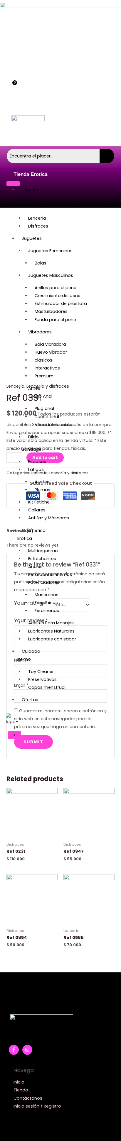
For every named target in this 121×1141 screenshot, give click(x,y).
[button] (92, 72)
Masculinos (46, 595)
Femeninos (46, 603)
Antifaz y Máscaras (48, 518)
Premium (44, 376)
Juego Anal (40, 396)
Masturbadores (51, 311)
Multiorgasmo (43, 551)
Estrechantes (42, 559)
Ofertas (30, 700)
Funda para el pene (55, 320)
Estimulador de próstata (61, 303)
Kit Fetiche (39, 502)
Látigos (36, 469)
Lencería (37, 218)
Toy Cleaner (41, 671)
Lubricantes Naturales (51, 631)
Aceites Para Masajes (51, 623)
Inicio (19, 1082)
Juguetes (32, 238)
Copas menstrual (46, 687)
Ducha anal (47, 417)
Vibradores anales (54, 425)
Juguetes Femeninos (50, 251)
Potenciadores (43, 582)
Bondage (31, 449)
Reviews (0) (19, 531)
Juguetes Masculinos (50, 275)
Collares (37, 510)
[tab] (60, 531)
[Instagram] (27, 1050)
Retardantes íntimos (50, 574)
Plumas (42, 490)
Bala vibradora (50, 344)
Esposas (37, 461)
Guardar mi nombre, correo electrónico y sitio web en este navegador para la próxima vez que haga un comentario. (60, 719)
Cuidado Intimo (28, 655)
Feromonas (47, 610)
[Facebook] (14, 1050)
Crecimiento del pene (57, 296)
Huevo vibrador (51, 352)
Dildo (33, 437)
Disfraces (38, 226)
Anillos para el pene (55, 288)
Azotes (42, 482)
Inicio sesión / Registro (37, 1106)
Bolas (40, 263)
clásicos (43, 360)
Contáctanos (28, 1098)
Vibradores (40, 332)
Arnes (34, 388)
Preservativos (42, 679)
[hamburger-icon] (13, 183)
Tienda (21, 1090)
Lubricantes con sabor (52, 639)
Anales (35, 566)
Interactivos (47, 368)
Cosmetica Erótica (31, 534)
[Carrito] (12, 88)
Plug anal (44, 408)
